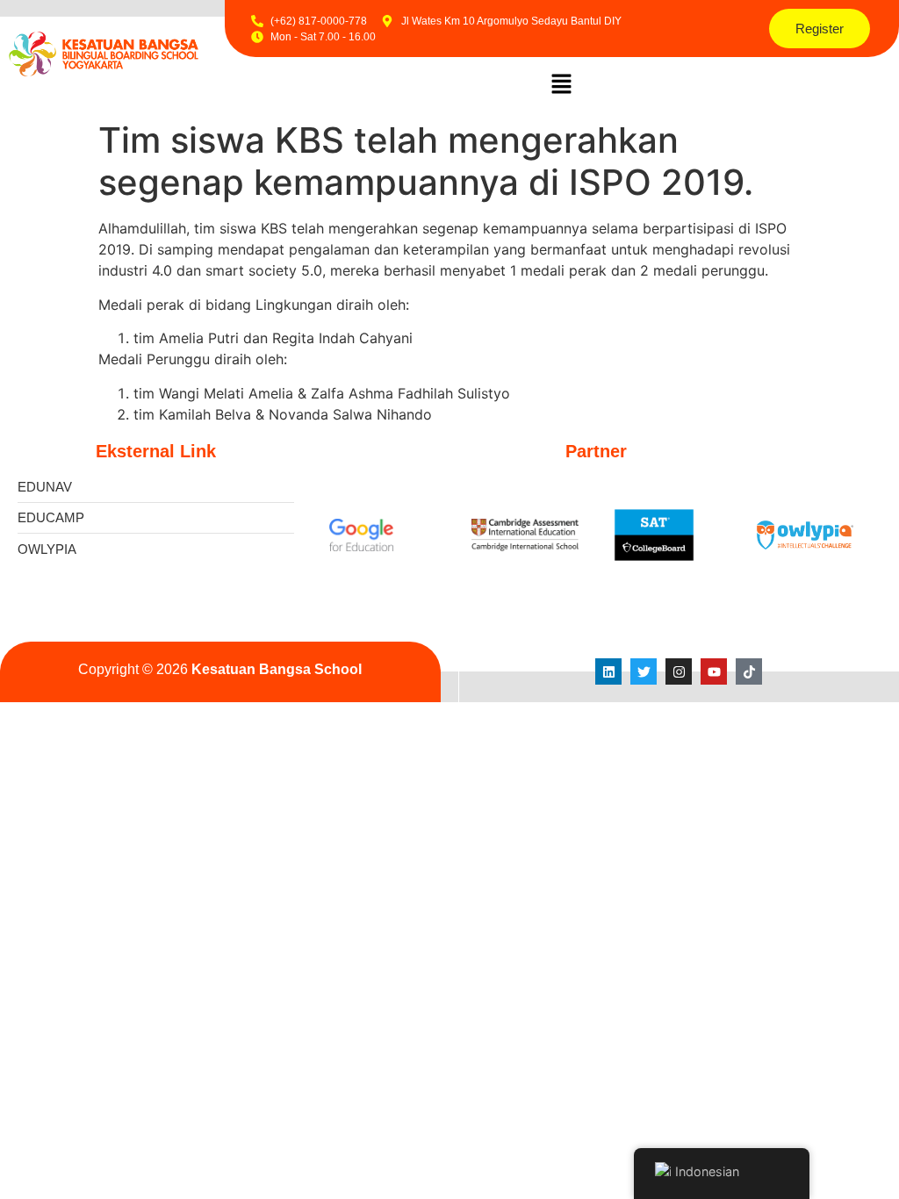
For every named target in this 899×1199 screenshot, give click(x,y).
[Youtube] (714, 671)
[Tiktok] (749, 671)
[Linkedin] (608, 671)
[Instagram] (678, 671)
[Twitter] (643, 671)
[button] (561, 85)
